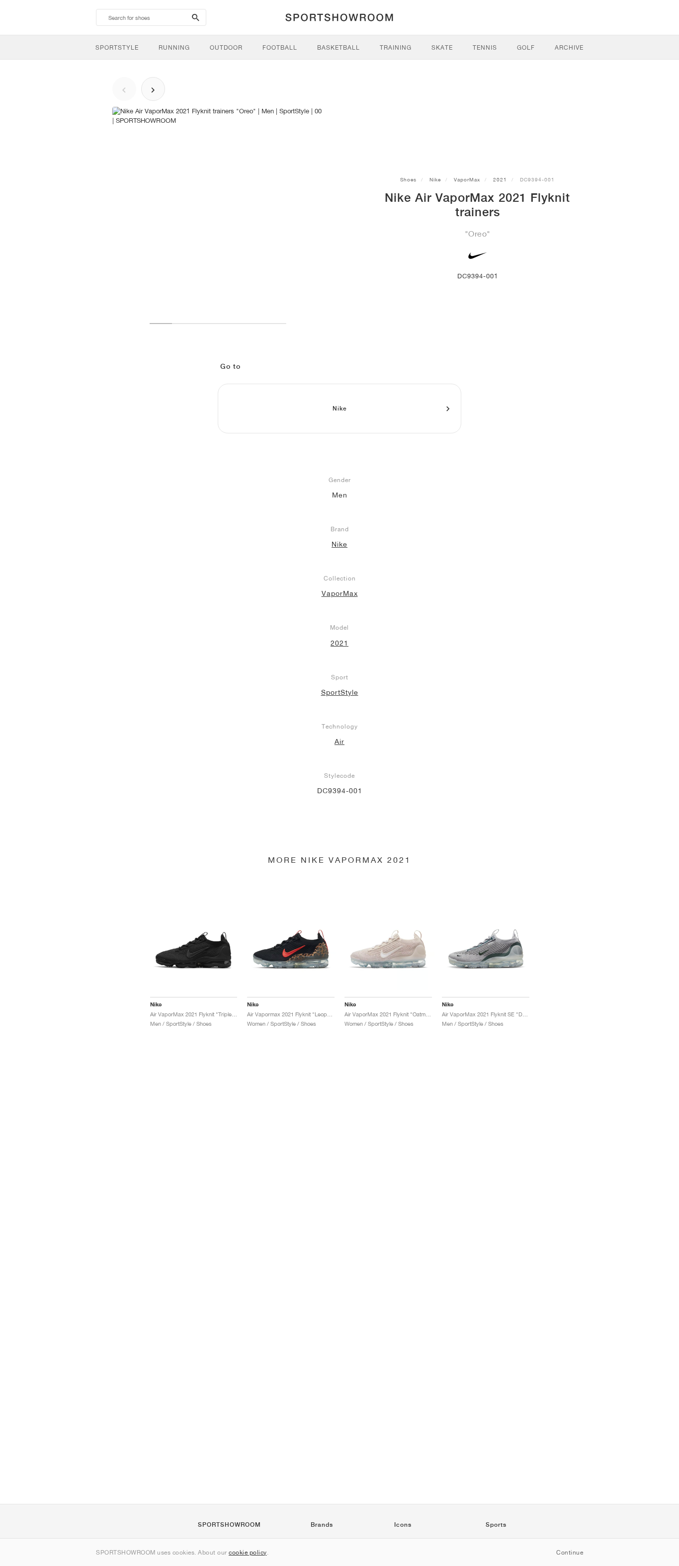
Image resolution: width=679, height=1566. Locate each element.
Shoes (408, 179)
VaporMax (467, 179)
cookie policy (248, 1552)
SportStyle (339, 692)
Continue (569, 1552)
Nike (435, 179)
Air (339, 741)
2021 (500, 179)
